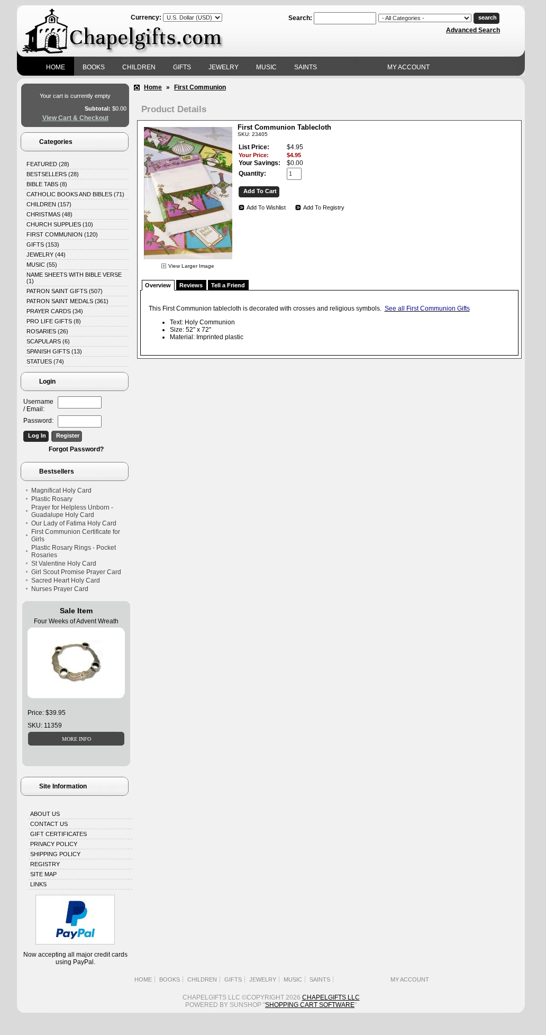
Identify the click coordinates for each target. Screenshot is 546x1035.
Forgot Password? (76, 449)
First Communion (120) (62, 234)
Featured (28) (47, 164)
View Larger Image (191, 266)
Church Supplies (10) (59, 224)
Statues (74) (45, 361)
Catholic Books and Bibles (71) (75, 194)
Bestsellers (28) (52, 174)
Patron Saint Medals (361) (67, 301)
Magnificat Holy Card (61, 490)
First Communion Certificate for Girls (75, 535)
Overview (158, 285)
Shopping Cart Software (309, 1005)
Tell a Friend (228, 285)
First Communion (200, 87)
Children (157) (48, 204)
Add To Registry (323, 207)
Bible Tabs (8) (46, 184)
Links (38, 884)
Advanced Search (473, 30)
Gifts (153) (42, 244)
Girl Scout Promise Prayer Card (76, 572)
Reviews (191, 285)
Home (55, 67)
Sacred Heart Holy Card (65, 580)
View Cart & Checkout (75, 118)
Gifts (182, 67)
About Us (45, 814)
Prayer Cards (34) (54, 311)
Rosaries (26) (47, 331)
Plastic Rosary (51, 499)
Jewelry (223, 67)
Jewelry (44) (46, 254)
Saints (305, 67)
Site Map (43, 874)
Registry (45, 864)
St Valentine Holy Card (63, 563)
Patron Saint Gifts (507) (64, 291)
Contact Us (49, 824)
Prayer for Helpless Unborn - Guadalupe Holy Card (72, 511)
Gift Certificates (58, 834)
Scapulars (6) (48, 341)
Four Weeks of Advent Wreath (76, 621)
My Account (408, 67)
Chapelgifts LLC (331, 997)
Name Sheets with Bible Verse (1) (74, 277)
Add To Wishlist (266, 207)
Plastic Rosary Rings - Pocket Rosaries (73, 551)
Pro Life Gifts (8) (53, 321)
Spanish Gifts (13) (54, 351)
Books (94, 67)
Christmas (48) (49, 214)
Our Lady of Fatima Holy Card (73, 523)
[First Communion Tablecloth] (188, 261)
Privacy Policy (53, 844)
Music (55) (41, 264)
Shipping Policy (55, 854)
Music (266, 67)
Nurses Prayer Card (59, 589)
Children (139, 67)
